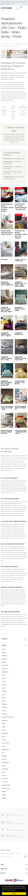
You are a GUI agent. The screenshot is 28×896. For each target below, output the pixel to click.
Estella (4, 697)
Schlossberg (5, 769)
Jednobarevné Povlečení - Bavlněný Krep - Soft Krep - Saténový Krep (6, 383)
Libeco (4, 740)
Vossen (4, 791)
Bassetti (4, 652)
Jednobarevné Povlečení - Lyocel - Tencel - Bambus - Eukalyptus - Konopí (6, 309)
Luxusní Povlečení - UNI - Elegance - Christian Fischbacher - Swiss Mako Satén (21, 206)
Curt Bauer (5, 668)
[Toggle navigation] (26, 8)
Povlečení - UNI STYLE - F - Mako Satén (21, 260)
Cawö (3, 675)
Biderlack (4, 659)
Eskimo (4, 701)
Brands (4, 645)
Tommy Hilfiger (6, 785)
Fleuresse (4, 707)
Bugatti (4, 662)
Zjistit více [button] (13, 890)
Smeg (3, 772)
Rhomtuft (4, 759)
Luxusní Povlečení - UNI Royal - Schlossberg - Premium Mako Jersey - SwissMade (21, 234)
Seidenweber (5, 762)
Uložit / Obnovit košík (10, 813)
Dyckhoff (4, 685)
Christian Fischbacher (7, 717)
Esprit (3, 694)
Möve (3, 746)
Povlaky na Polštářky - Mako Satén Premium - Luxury (7, 408)
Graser (4, 710)
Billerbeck (4, 655)
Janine (3, 730)
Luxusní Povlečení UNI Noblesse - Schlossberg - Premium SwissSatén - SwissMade (7, 207)
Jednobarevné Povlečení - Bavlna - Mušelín (20, 309)
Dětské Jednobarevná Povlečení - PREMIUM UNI (20, 408)
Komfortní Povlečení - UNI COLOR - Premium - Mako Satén (7, 432)
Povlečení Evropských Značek (7, 43)
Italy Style (4, 720)
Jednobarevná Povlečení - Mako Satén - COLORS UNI (6, 334)
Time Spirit (5, 778)
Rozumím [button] (14, 893)
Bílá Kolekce (4, 259)
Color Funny (5, 665)
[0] (20, 8)
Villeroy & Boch (6, 788)
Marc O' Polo (5, 743)
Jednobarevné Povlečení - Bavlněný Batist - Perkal (6, 358)
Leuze (3, 736)
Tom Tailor (5, 782)
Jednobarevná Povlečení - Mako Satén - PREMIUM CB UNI (7, 284)
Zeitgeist (4, 798)
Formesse (4, 704)
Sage (3, 765)
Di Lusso (4, 681)
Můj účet (7, 828)
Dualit (3, 688)
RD (2, 753)
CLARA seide (5, 672)
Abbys (3, 649)
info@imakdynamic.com (10, 835)
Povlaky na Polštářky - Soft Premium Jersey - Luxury (21, 432)
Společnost (4, 869)
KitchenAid (5, 733)
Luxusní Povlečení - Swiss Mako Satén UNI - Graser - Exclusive (7, 232)
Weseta (4, 795)
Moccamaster (5, 749)
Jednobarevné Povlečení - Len (19, 333)
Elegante (4, 691)
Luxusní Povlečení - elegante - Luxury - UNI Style (20, 382)
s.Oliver (4, 775)
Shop (2, 864)
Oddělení (4, 639)
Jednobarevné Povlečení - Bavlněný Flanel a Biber (20, 358)
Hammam (4, 714)
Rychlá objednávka (9, 821)
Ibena (3, 723)
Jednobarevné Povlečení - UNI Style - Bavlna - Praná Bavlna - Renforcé (21, 284)
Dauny (3, 678)
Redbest (4, 756)
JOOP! (3, 727)
